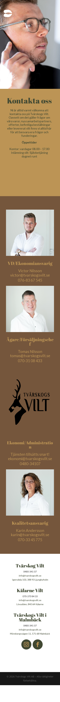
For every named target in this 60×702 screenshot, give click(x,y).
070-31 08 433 (30, 360)
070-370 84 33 (30, 596)
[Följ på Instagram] (26, 644)
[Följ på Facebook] (38, 644)
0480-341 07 (30, 571)
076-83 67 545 (30, 280)
